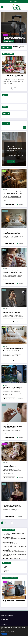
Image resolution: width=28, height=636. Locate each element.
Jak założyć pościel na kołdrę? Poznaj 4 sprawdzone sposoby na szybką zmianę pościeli (13, 351)
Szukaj (5, 125)
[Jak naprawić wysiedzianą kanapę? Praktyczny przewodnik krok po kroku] (14, 180)
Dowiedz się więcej (9, 206)
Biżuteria (5, 568)
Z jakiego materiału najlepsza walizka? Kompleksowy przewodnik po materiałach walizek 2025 (15, 76)
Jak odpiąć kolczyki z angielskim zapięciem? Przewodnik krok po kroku (12, 273)
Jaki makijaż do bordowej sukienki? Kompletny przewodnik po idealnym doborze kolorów (12, 508)
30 (9, 524)
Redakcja (25, 14)
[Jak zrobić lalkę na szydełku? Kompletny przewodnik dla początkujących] (14, 453)
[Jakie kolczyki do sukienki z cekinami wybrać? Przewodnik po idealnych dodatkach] (14, 299)
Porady (4, 251)
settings (12, 631)
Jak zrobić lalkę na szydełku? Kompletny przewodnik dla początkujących (10, 467)
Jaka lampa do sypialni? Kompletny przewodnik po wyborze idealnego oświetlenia (11, 235)
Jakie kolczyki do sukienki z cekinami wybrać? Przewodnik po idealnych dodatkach (12, 313)
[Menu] (2, 7)
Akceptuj (4, 633)
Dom (7, 146)
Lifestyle (25, 35)
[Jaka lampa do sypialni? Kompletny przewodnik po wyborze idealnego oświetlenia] (14, 220)
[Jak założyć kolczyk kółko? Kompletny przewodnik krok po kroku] (14, 414)
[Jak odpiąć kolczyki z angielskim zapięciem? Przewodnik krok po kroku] (14, 259)
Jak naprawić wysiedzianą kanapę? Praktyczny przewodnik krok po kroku (12, 194)
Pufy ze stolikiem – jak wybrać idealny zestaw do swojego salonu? (14, 150)
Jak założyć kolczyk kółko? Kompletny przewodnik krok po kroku (12, 428)
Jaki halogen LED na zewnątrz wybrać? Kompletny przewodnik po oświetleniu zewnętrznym (12, 390)
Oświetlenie (5, 212)
